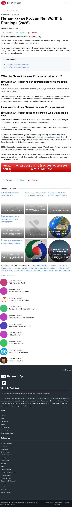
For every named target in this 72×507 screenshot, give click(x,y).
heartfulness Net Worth (17, 343)
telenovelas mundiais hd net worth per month (45, 268)
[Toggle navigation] (68, 3)
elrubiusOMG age (51, 270)
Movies (3, 463)
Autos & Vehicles (6, 443)
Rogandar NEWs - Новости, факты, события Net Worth (59, 233)
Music (3, 466)
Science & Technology (8, 481)
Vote (2, 418)
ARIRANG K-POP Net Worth (60, 211)
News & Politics (6, 469)
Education (4, 449)
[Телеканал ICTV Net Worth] (4, 299)
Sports (3, 487)
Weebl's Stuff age (36, 270)
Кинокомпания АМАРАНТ (57, 265)
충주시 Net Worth (36, 259)
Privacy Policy (5, 427)
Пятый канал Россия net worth (17, 64)
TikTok (3, 424)
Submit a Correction (7, 433)
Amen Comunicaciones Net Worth (12, 258)
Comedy (4, 446)
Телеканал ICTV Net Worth (19, 300)
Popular (3, 416)
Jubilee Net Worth (15, 335)
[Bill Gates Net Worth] (12, 203)
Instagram (4, 421)
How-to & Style (6, 461)
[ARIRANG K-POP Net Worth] (59, 203)
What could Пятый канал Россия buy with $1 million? (42, 167)
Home (3, 11)
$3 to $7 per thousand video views (47, 137)
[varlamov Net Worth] (4, 360)
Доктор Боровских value (18, 268)
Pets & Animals (6, 478)
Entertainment (5, 452)
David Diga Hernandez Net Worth (36, 210)
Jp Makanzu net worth (38, 265)
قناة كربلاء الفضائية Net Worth (36, 235)
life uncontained (64, 270)
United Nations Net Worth (18, 352)
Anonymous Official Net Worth (20, 326)
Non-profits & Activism (8, 472)
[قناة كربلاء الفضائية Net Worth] (36, 226)
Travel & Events (6, 492)
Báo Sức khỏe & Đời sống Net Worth (22, 309)
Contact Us (4, 430)
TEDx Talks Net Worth (17, 283)
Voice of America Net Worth (19, 291)
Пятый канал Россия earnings (17, 67)
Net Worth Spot (14, 2)
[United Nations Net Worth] (4, 351)
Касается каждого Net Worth (59, 258)
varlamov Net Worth (16, 361)
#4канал (4, 268)
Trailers (3, 490)
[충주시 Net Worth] (36, 250)
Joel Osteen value (23, 270)
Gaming (3, 458)
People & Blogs (6, 475)
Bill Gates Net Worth (12, 211)
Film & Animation (6, 455)
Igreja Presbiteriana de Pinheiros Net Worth (12, 234)
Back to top (66, 370)
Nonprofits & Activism (13, 11)
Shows (3, 484)
